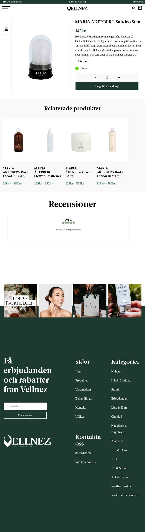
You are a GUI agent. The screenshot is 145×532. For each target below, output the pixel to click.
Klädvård (117, 441)
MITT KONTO (138, 2)
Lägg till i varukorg (107, 86)
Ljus (114, 407)
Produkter (81, 380)
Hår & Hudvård (121, 380)
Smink (115, 389)
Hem (78, 371)
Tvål (114, 459)
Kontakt (80, 407)
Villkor (79, 416)
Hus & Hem (119, 450)
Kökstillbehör (120, 477)
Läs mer (83, 61)
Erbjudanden (119, 398)
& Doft (122, 407)
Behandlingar (83, 398)
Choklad (116, 416)
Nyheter (116, 371)
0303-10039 (83, 453)
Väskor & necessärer (124, 495)
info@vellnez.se (85, 462)
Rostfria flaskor (121, 486)
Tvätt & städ (119, 468)
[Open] (20, 300)
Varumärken (83, 389)
